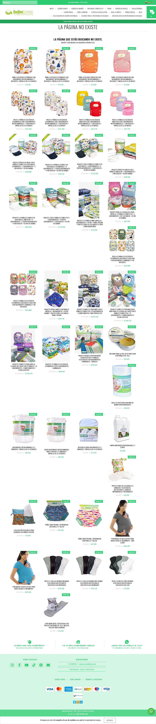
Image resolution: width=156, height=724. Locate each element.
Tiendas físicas (130, 12)
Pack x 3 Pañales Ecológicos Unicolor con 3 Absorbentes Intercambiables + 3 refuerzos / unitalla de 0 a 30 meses (89, 122)
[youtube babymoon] (26, 665)
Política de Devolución (99, 12)
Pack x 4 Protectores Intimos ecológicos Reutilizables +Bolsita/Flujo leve (122, 583)
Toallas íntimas (136, 8)
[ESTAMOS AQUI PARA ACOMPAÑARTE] (29, 641)
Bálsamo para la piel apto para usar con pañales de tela (122, 354)
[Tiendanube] (78, 715)
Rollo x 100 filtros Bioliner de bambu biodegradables (123, 403)
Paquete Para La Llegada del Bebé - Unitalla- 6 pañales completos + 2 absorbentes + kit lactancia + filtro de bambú (122, 215)
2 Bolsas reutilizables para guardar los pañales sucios (24, 531)
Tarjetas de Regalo (121, 8)
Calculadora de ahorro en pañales (65, 16)
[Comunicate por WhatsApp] (151, 711)
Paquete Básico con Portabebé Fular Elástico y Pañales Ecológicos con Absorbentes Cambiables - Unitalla (89, 358)
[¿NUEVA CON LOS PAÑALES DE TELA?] (126, 641)
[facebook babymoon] (19, 665)
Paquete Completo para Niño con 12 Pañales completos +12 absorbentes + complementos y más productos (89, 311)
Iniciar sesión (83, 2)
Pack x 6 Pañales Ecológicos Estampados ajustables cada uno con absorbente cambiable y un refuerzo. (122, 259)
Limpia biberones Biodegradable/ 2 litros (122, 446)
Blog (140, 12)
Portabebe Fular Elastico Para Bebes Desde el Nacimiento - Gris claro (122, 540)
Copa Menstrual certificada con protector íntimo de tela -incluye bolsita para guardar (56, 625)
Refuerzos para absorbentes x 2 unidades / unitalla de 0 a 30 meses (89, 448)
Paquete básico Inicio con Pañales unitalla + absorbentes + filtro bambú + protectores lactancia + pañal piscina (56, 312)
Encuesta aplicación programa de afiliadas (127, 16)
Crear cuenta (75, 2)
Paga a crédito (116, 12)
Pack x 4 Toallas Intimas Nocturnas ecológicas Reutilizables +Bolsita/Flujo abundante (90, 583)
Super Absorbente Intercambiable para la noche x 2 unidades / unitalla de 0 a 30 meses (56, 451)
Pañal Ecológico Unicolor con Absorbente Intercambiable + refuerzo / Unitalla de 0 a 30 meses (89, 79)
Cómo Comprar (82, 12)
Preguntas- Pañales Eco (95, 8)
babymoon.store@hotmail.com (87, 664)
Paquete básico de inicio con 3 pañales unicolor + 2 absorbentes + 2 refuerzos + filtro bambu (122, 171)
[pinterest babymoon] (41, 665)
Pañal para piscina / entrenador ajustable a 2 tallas (56, 525)
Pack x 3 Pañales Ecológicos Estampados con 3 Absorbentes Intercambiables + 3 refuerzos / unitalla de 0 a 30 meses (23, 122)
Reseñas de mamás (77, 8)
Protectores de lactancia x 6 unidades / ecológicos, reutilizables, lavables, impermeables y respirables (122, 488)
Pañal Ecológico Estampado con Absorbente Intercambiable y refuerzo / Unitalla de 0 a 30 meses (23, 79)
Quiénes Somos (62, 8)
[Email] (48, 665)
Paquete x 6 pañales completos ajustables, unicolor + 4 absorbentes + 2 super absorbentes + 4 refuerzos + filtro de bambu (24, 220)
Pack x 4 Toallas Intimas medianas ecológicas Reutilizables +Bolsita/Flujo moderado (56, 583)
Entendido (110, 720)
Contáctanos (68, 12)
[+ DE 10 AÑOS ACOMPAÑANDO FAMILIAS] (78, 641)
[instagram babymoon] (12, 665)
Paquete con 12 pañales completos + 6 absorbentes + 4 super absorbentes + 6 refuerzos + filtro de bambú (57, 220)
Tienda (109, 8)
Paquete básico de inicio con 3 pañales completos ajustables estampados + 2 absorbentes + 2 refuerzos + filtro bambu (23, 165)
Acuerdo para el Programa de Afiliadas (94, 16)
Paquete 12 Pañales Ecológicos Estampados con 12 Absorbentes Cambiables (56, 366)
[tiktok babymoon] (34, 665)
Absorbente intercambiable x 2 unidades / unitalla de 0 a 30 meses (23, 448)
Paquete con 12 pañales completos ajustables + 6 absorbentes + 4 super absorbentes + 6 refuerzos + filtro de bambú (89, 167)
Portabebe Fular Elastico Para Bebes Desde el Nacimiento (24, 587)
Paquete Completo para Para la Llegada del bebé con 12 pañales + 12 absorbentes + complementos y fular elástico (24, 367)
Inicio (52, 8)
